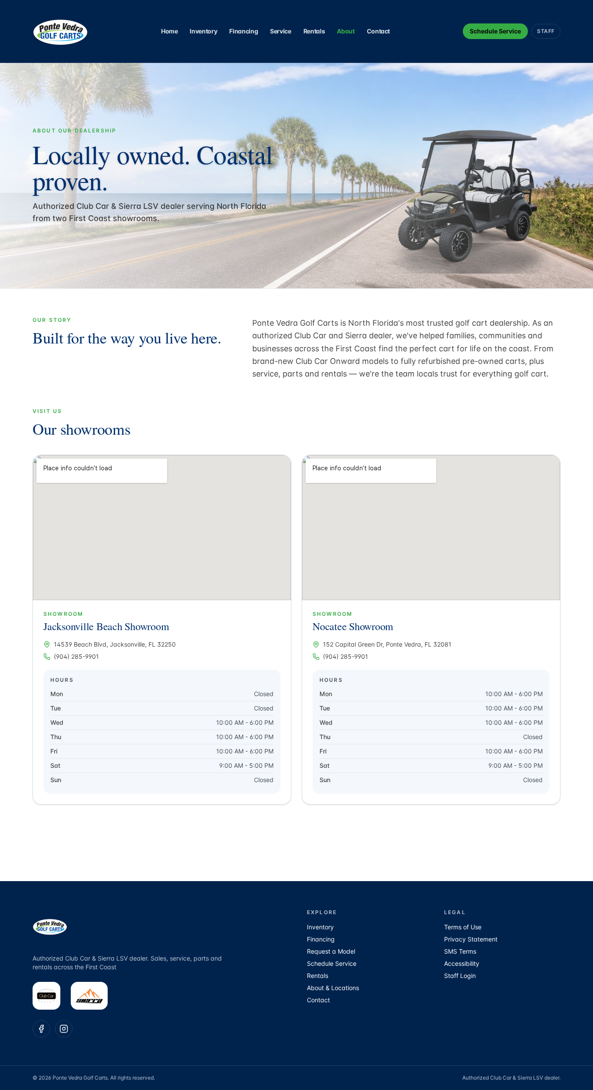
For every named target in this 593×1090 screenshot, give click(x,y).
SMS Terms (460, 951)
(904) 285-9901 (76, 656)
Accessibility (461, 963)
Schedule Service (495, 31)
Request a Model (331, 951)
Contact (378, 31)
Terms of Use (462, 927)
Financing (243, 31)
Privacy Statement (470, 939)
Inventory (203, 31)
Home (169, 31)
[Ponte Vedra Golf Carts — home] (60, 31)
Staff (546, 31)
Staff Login (460, 975)
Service (280, 31)
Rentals (314, 31)
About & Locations (333, 987)
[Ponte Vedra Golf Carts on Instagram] (63, 1028)
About (345, 31)
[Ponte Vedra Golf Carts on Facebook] (41, 1028)
